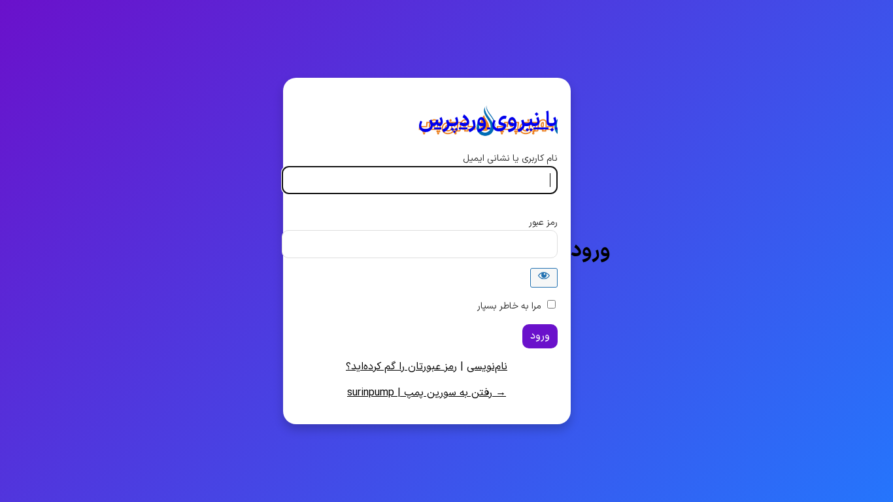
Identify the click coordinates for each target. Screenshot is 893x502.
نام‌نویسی (487, 367)
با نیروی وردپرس (488, 121)
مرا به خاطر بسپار (509, 306)
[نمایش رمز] (544, 278)
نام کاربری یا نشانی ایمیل (510, 158)
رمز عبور (543, 222)
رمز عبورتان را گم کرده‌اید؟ (401, 367)
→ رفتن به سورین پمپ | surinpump (426, 393)
